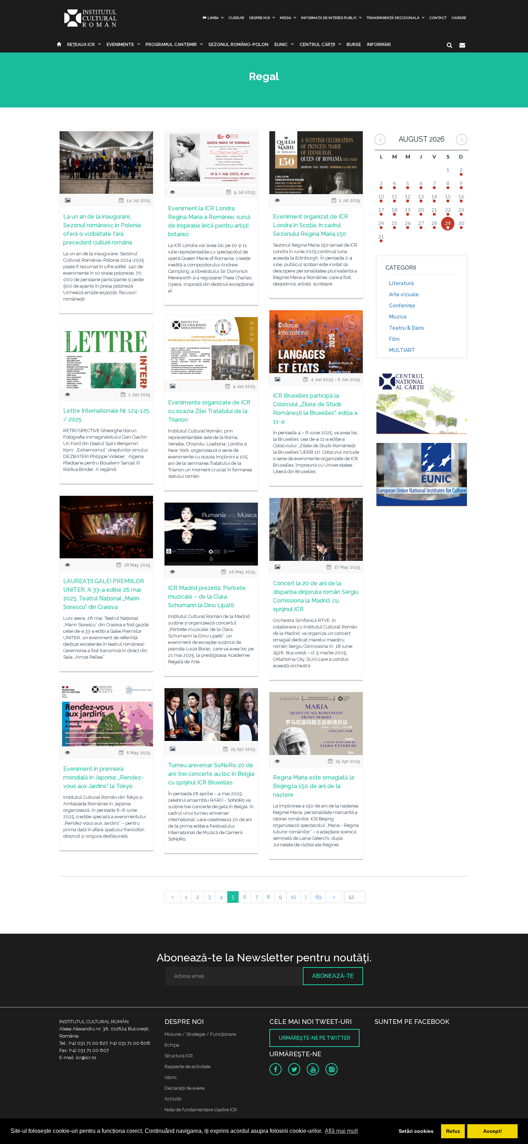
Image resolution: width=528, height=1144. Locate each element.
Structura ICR (179, 1055)
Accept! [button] (492, 1131)
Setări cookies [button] (416, 1131)
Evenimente (120, 44)
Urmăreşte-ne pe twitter (314, 1038)
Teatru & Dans (406, 328)
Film (394, 339)
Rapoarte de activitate (187, 1066)
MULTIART (402, 350)
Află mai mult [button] (341, 1131)
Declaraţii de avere (184, 1088)
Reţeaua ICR (81, 44)
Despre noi (259, 18)
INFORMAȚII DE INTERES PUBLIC (329, 18)
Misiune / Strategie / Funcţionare (200, 1034)
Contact (437, 18)
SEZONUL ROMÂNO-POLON (238, 44)
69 (318, 897)
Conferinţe (402, 305)
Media (285, 18)
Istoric (171, 1077)
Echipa (172, 1045)
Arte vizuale (404, 294)
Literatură (401, 283)
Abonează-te (333, 976)
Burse (354, 44)
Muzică (398, 317)
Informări (379, 44)
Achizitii (173, 1099)
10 (293, 897)
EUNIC (281, 44)
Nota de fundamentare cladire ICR (201, 1109)
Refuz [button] (453, 1131)
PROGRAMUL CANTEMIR (171, 44)
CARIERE (458, 18)
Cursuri (236, 18)
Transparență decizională (393, 18)
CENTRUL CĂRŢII (317, 44)
